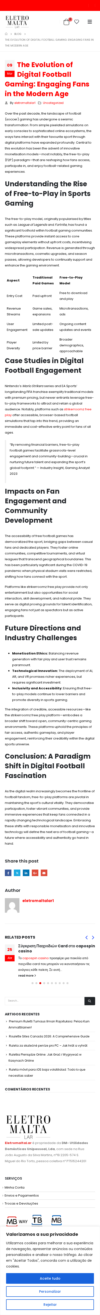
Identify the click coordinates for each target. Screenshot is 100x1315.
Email (44, 873)
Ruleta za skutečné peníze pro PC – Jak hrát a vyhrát (48, 1045)
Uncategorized (53, 103)
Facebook (8, 873)
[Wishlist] (77, 22)
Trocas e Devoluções (21, 1203)
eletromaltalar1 (24, 103)
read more (26, 976)
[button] (86, 937)
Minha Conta (15, 1187)
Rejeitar (50, 1304)
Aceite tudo (50, 1278)
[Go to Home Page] (6, 34)
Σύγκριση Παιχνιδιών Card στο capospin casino (56, 948)
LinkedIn (26, 873)
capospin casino (35, 958)
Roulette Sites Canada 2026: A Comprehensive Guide (49, 1036)
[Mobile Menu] (89, 22)
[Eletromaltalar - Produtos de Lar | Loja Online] (17, 22)
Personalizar (50, 1291)
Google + (35, 873)
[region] (50, 1270)
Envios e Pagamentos (22, 1195)
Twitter (17, 873)
